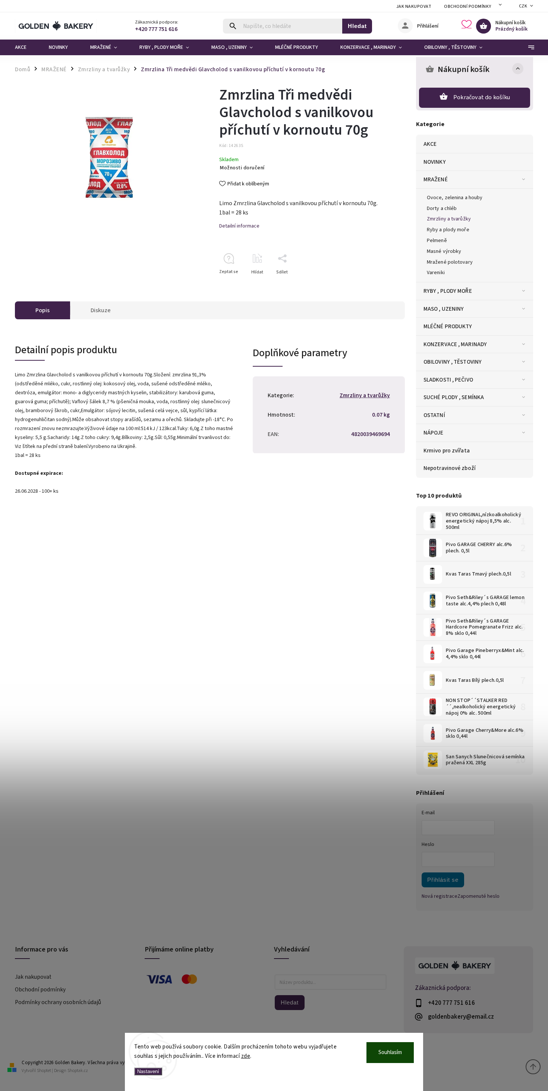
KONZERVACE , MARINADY (455, 344)
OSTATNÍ (434, 415)
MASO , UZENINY (443, 309)
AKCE (430, 144)
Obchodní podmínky (467, 6)
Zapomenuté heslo (478, 896)
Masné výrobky (444, 251)
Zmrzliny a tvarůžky (449, 219)
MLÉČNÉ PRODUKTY (447, 326)
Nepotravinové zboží (449, 468)
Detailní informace (239, 226)
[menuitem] (26, 47)
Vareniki (436, 272)
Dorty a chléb (442, 208)
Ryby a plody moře (448, 229)
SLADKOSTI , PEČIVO (448, 380)
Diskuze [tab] (101, 310)
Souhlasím (390, 1052)
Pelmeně (437, 240)
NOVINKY (434, 162)
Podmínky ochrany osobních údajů (58, 1002)
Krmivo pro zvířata (446, 450)
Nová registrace (439, 896)
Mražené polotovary (450, 262)
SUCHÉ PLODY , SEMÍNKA (453, 397)
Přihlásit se (443, 880)
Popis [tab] (42, 310)
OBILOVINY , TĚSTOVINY (452, 362)
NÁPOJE (433, 433)
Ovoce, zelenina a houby (454, 197)
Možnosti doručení (242, 168)
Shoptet (44, 1071)
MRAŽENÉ (435, 179)
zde (246, 1056)
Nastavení (148, 1071)
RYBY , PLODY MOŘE (447, 291)
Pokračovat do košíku (481, 97)
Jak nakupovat (414, 6)
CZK (523, 6)
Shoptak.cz (77, 1071)
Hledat (357, 26)
